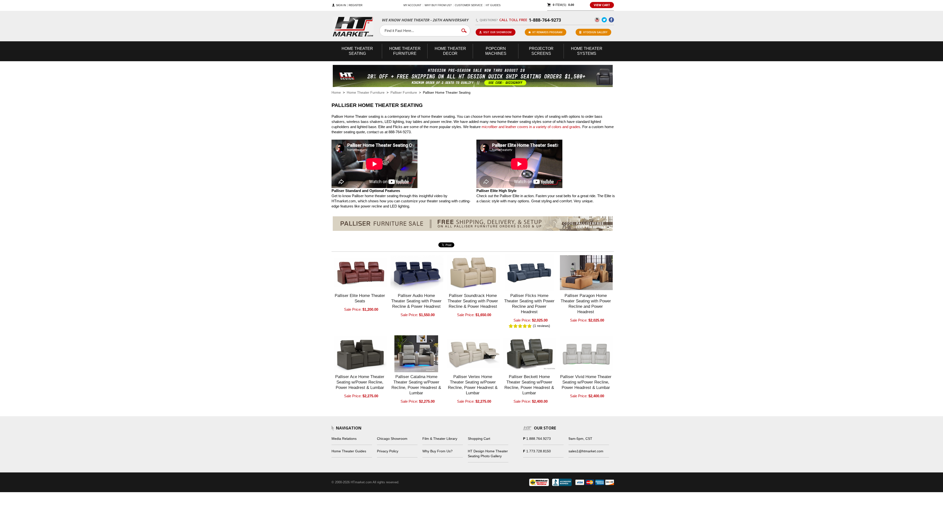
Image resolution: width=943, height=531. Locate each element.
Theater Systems (586, 51)
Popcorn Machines (495, 51)
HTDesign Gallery (595, 32)
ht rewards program (547, 32)
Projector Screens (541, 51)
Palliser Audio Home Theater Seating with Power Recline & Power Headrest (416, 301)
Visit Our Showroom (497, 32)
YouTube (597, 19)
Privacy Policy (387, 451)
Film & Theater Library (439, 439)
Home (336, 92)
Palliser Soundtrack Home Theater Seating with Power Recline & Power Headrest (473, 301)
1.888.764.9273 (538, 439)
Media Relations (344, 439)
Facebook (611, 19)
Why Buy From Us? (437, 451)
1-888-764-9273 (545, 20)
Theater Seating (357, 51)
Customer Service (469, 5)
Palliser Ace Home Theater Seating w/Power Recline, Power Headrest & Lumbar (359, 382)
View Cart (602, 5)
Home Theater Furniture (366, 92)
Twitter (604, 19)
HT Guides (493, 5)
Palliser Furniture (403, 92)
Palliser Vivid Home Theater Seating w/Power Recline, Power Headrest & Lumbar (585, 382)
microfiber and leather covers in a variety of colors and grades (531, 127)
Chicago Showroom (392, 439)
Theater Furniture (405, 51)
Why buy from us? (438, 5)
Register (355, 5)
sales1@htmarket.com (586, 451)
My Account (412, 5)
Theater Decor (450, 51)
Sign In (341, 5)
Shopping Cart (479, 439)
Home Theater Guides (349, 451)
